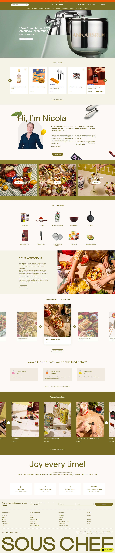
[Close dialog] (82, 261)
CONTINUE (70, 283)
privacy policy (76, 287)
